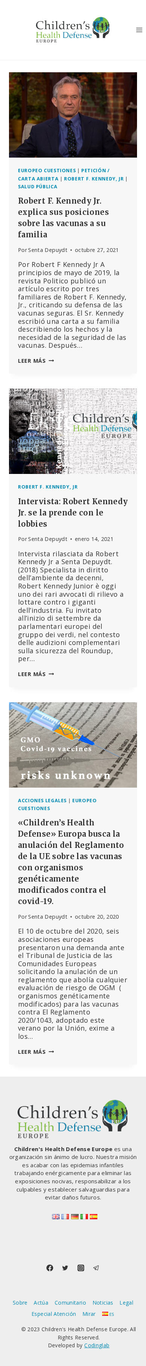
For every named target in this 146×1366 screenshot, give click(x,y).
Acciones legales (42, 800)
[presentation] (73, 115)
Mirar (89, 1313)
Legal (126, 1302)
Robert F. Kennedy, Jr (94, 179)
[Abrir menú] (139, 30)
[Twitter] (65, 1268)
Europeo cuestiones (47, 170)
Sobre (20, 1302)
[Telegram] (96, 1268)
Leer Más (36, 360)
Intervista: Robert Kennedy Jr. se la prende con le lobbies (73, 513)
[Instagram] (81, 1268)
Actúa (41, 1302)
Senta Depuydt (47, 249)
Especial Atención (53, 1313)
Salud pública (37, 186)
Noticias (102, 1302)
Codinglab (96, 1345)
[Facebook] (50, 1268)
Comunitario (70, 1302)
